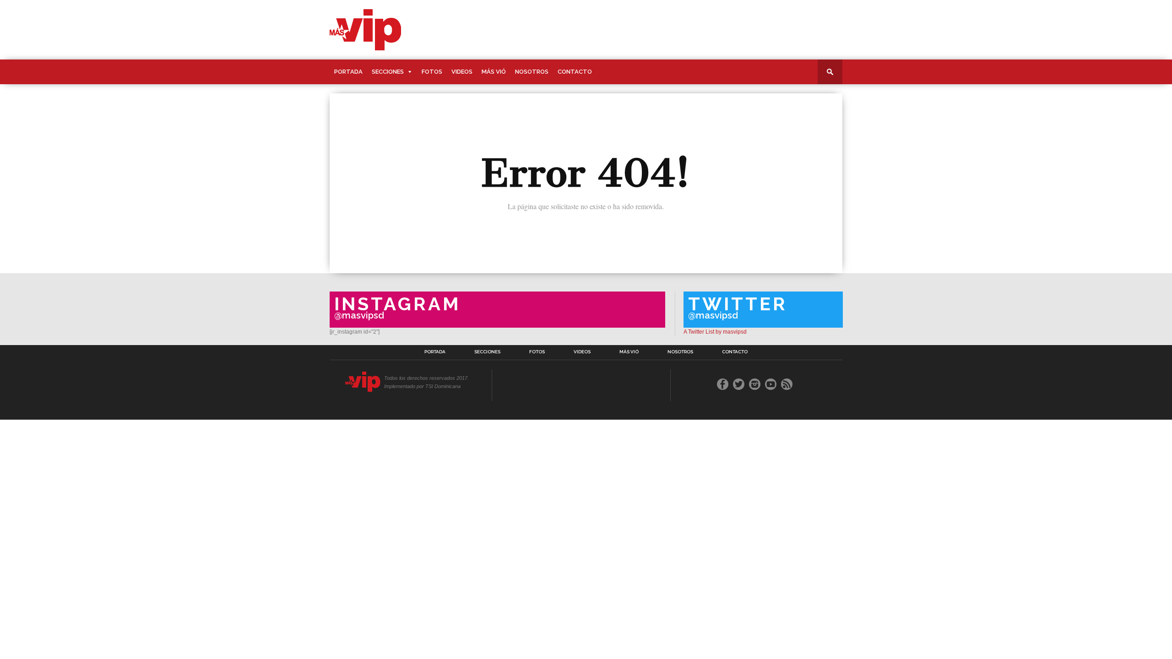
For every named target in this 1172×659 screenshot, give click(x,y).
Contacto (575, 71)
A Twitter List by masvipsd (715, 332)
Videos (461, 71)
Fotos (432, 71)
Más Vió (494, 71)
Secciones (388, 71)
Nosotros (531, 71)
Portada (348, 71)
